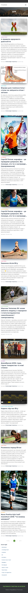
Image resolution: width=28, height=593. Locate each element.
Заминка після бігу (9, 263)
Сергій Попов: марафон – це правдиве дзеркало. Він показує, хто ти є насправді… (14, 213)
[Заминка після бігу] (14, 249)
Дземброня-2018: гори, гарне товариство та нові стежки (12, 365)
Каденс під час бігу (9, 408)
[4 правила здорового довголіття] (14, 27)
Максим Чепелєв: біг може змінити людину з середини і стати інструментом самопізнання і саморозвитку (14, 312)
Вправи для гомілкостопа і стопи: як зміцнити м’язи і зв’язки (13, 90)
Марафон (4, 562)
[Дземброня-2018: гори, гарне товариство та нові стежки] (14, 348)
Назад (8, 540)
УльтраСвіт (4, 575)
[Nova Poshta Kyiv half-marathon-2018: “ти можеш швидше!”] (14, 490)
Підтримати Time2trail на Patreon (14, 586)
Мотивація (3, 157)
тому (20, 61)
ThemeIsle (20, 589)
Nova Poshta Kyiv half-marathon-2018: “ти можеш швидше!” (13, 516)
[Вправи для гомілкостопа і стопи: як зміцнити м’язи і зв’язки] (14, 74)
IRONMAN (4, 547)
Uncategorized (4, 209)
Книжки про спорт (6, 559)
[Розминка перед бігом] (14, 436)
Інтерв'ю (4, 552)
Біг (2, 554)
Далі (20, 540)
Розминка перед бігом (11, 448)
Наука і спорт (4, 37)
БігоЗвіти (3, 361)
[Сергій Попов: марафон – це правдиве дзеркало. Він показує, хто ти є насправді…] (14, 198)
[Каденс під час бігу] (14, 397)
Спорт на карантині (6, 572)
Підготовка (3, 85)
